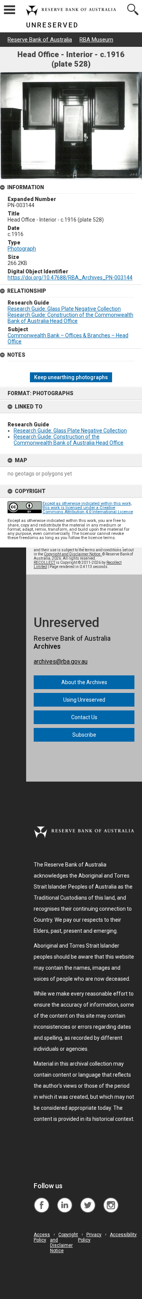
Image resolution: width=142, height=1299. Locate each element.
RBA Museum (96, 39)
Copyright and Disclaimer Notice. (73, 554)
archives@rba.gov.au (60, 661)
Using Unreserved (84, 700)
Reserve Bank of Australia (40, 39)
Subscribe (84, 735)
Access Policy (42, 1237)
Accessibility (123, 1234)
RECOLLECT (44, 562)
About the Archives (84, 682)
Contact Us (84, 717)
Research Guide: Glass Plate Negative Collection (70, 431)
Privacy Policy (89, 1237)
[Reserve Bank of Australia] (41, 1199)
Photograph (22, 249)
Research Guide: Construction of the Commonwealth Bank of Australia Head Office (68, 440)
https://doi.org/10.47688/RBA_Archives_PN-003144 (70, 277)
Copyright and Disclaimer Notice (64, 1242)
